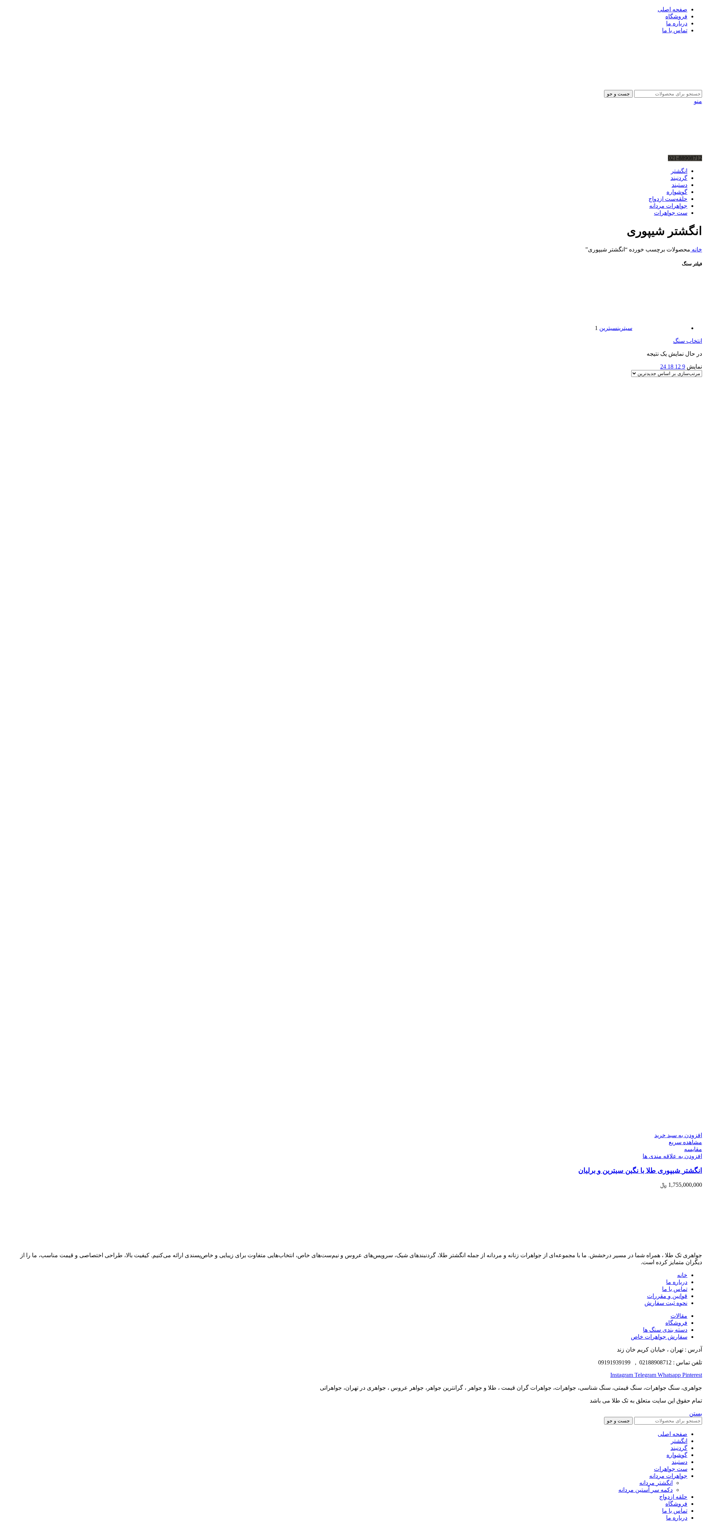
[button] (678, 1135)
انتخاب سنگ (687, 341)
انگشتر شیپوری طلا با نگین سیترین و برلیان (640, 1170)
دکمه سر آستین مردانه (645, 1490)
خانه (696, 249)
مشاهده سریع (685, 1142)
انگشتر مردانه (656, 1483)
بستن (695, 1413)
